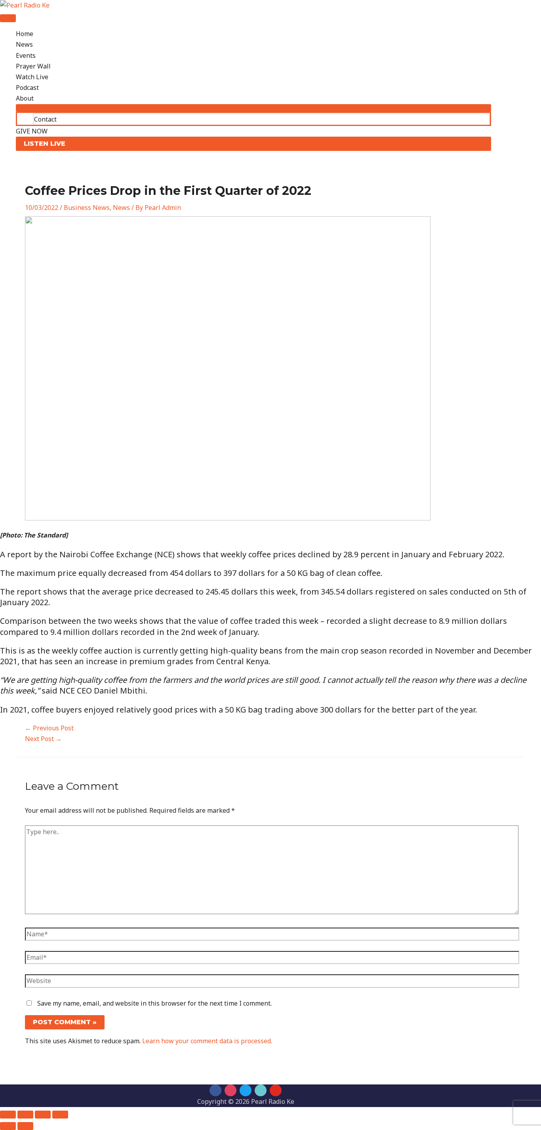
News (24, 44)
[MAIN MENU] (8, 18)
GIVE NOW (32, 131)
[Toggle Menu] (253, 108)
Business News (87, 207)
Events (26, 55)
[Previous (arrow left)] (8, 1126)
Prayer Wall (33, 66)
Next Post (43, 738)
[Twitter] (245, 1090)
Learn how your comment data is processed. (207, 1041)
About (25, 98)
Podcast (27, 87)
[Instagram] (230, 1090)
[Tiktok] (260, 1090)
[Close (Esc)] (60, 1115)
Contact (45, 119)
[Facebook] (215, 1090)
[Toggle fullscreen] (25, 1115)
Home (24, 33)
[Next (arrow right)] (25, 1126)
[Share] (43, 1115)
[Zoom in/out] (8, 1115)
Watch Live (32, 76)
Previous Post (49, 728)
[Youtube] (275, 1090)
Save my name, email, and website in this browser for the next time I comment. (154, 1003)
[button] (253, 144)
